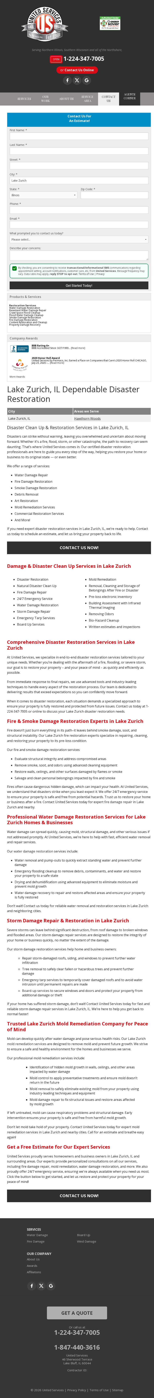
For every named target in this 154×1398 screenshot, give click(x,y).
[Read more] (78, 348)
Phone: (15, 204)
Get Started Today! (79, 285)
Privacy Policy (76, 1390)
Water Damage (37, 1235)
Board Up (83, 1235)
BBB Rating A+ (40, 345)
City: (13, 174)
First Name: (18, 130)
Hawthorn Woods (87, 418)
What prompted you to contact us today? (36, 233)
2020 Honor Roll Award (46, 358)
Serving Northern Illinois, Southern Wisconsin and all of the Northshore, (77, 50)
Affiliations (34, 1272)
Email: (15, 218)
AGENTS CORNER (130, 96)
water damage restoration (33, 851)
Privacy (100, 274)
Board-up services (35, 991)
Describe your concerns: (25, 248)
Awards (32, 1266)
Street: (15, 160)
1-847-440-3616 (77, 1347)
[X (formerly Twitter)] (77, 80)
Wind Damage (86, 1241)
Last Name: (18, 145)
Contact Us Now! (79, 547)
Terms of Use (86, 274)
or (77, 70)
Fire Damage (36, 1241)
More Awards (17, 376)
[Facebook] (67, 80)
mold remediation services (26, 1044)
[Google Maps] (86, 80)
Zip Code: (88, 189)
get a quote (77, 1313)
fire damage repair (118, 802)
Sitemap (117, 1390)
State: (14, 189)
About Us (33, 1259)
